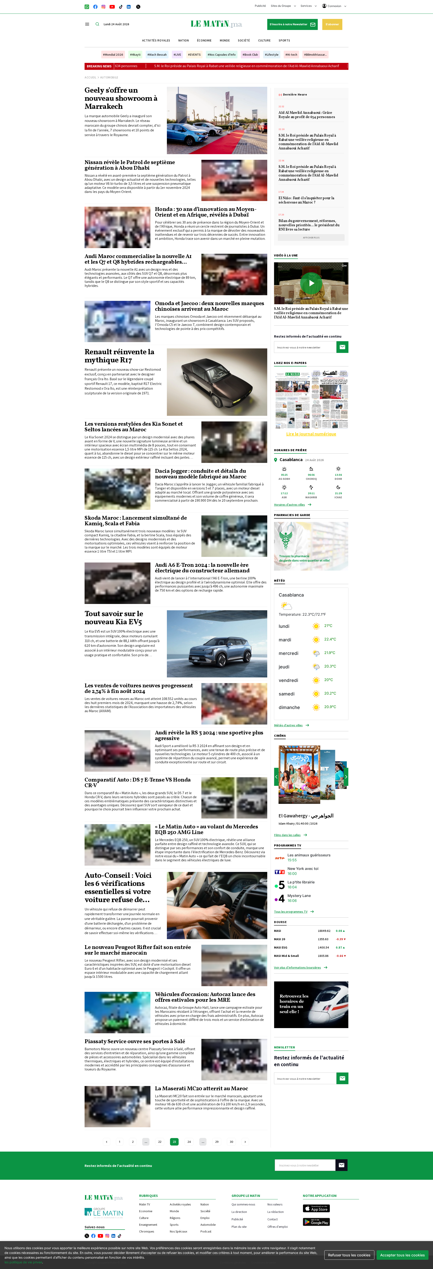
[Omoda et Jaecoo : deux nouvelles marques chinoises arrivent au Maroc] (117, 321)
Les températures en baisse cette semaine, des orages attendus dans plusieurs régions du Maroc (340, 66)
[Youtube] (112, 6)
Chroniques (146, 1231)
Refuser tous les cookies (349, 1255)
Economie (145, 1211)
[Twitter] (138, 6)
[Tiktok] (121, 6)
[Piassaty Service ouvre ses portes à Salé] (234, 1059)
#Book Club (250, 55)
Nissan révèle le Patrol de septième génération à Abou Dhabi (130, 165)
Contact (272, 1219)
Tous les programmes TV (290, 912)
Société (244, 40)
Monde (225, 40)
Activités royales (156, 40)
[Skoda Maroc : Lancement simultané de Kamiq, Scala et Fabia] (234, 536)
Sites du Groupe (281, 5)
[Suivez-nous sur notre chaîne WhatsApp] (88, 6)
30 (231, 1142)
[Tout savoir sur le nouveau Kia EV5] (217, 643)
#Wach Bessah (157, 55)
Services (306, 5)
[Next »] (245, 1142)
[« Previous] (106, 1142)
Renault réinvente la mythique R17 (119, 356)
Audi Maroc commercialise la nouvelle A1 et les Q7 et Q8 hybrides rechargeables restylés (138, 259)
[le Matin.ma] (216, 23)
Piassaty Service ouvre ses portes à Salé (135, 1042)
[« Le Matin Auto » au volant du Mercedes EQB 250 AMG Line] (117, 845)
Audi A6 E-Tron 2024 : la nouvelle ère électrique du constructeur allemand (202, 568)
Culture (264, 40)
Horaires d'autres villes (289, 505)
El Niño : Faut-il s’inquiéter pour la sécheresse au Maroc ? (306, 200)
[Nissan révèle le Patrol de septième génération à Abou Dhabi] (234, 180)
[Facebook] (95, 6)
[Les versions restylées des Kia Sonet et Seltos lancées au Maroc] (234, 442)
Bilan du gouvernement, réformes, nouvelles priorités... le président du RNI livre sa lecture (309, 225)
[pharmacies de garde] (311, 546)
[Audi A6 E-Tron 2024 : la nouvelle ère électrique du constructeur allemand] (117, 583)
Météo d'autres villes (288, 725)
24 (189, 1142)
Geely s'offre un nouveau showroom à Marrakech (121, 99)
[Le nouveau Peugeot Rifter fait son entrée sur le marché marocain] (234, 965)
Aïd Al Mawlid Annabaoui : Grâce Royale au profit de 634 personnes (307, 115)
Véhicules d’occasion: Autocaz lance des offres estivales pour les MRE (205, 997)
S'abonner (332, 24)
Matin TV (144, 1204)
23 (174, 1142)
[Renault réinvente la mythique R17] (217, 382)
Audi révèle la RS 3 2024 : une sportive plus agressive (209, 735)
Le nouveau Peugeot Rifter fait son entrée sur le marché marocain (138, 950)
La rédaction (275, 1212)
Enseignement (148, 1225)
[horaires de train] (311, 1004)
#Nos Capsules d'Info (222, 55)
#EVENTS (194, 55)
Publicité (260, 5)
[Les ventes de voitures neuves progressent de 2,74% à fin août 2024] (234, 704)
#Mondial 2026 (113, 55)
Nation (183, 40)
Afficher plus (311, 237)
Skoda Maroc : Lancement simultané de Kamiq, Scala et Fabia (136, 521)
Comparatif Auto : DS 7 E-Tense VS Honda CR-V (138, 783)
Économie (204, 40)
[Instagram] (103, 6)
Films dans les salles (287, 835)
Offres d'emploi (277, 1226)
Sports (284, 40)
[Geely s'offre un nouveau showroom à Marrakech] (217, 120)
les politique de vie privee (23, 1262)
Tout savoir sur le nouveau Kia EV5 (114, 618)
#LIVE (177, 55)
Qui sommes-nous (243, 1204)
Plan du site (239, 1226)
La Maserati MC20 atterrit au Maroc (201, 1089)
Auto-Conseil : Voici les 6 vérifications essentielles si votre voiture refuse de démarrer (118, 888)
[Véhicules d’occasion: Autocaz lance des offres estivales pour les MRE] (117, 1012)
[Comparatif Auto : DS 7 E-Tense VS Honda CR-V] (234, 798)
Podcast (205, 1231)
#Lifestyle (272, 55)
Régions (175, 1218)
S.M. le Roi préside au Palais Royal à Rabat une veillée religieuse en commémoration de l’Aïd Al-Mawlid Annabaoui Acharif (158, 66)
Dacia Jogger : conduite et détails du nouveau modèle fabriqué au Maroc (200, 474)
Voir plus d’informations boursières (297, 967)
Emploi (205, 1218)
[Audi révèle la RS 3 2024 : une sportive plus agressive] (117, 751)
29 (216, 1142)
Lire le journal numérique (311, 434)
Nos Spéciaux (178, 1231)
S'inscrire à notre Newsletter (289, 24)
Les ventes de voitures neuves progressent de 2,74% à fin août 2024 (139, 688)
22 (159, 1142)
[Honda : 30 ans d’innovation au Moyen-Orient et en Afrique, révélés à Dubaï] (117, 227)
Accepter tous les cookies (402, 1255)
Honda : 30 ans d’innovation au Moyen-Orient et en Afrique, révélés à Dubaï (206, 212)
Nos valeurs (274, 1204)
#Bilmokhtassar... (315, 55)
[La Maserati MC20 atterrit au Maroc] (117, 1106)
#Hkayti (135, 55)
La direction (239, 1212)
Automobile (208, 1225)
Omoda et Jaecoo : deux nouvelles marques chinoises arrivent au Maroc (209, 306)
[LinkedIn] (129, 6)
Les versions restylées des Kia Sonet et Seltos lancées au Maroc (134, 427)
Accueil (91, 77)
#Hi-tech (291, 55)
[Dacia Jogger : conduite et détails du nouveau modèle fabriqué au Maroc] (117, 489)
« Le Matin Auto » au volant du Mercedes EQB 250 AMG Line (206, 829)
